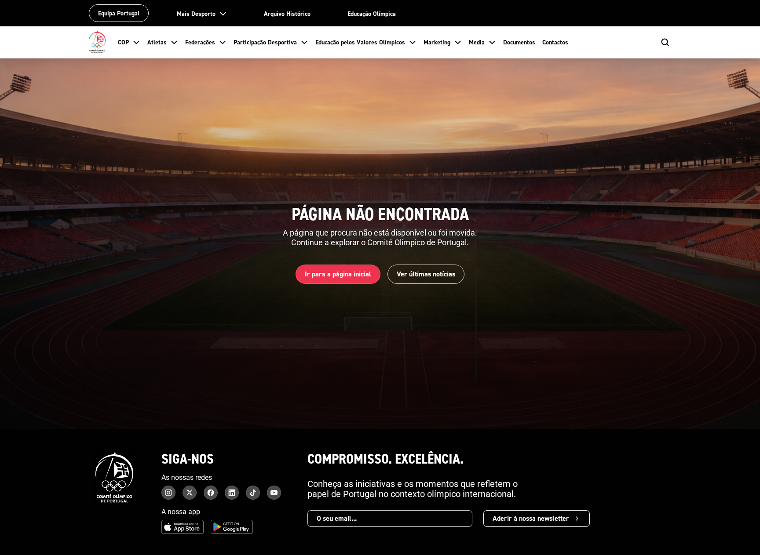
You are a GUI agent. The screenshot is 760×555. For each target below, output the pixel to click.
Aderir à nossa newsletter (531, 518)
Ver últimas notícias (426, 274)
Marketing (437, 42)
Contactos (555, 42)
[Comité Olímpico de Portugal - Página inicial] (97, 42)
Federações (200, 42)
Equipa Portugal (118, 13)
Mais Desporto (196, 14)
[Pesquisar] (665, 42)
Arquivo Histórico (287, 14)
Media (477, 42)
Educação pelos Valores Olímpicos (360, 42)
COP (123, 42)
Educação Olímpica (371, 14)
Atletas (157, 42)
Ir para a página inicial (338, 274)
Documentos (519, 42)
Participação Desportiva (265, 42)
